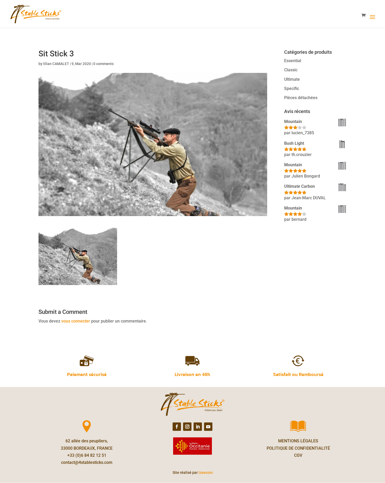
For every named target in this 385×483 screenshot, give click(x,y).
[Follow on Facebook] (177, 426)
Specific (291, 88)
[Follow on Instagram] (187, 426)
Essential (292, 60)
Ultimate (292, 79)
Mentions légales (298, 440)
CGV (298, 455)
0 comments (103, 64)
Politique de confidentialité (298, 448)
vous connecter (75, 321)
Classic (291, 69)
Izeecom (206, 472)
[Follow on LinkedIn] (198, 426)
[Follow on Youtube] (208, 426)
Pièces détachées (300, 97)
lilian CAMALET (56, 64)
